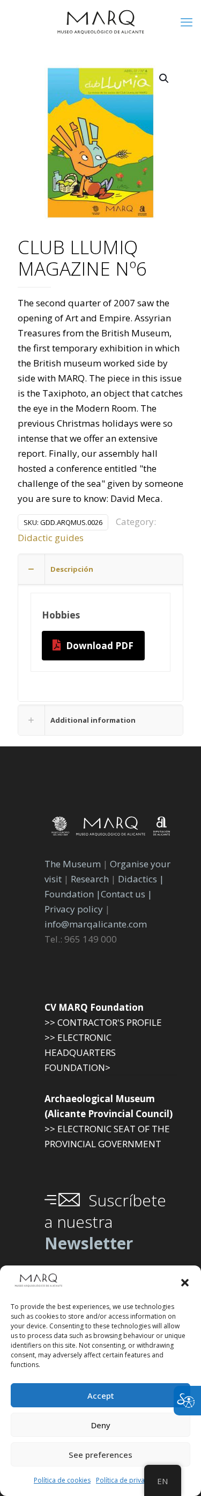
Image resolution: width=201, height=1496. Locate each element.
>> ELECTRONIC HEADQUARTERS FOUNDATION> (80, 1052)
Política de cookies (62, 1480)
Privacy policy (74, 909)
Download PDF (99, 645)
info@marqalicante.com (95, 924)
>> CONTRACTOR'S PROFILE (103, 1022)
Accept (100, 1395)
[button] (185, 1282)
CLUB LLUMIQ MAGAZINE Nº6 (82, 258)
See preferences (100, 1454)
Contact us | (126, 894)
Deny (100, 1425)
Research (90, 879)
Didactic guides (51, 537)
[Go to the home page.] (100, 21)
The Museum (72, 864)
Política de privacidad (129, 1480)
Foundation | (72, 894)
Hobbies (61, 614)
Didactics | (141, 879)
